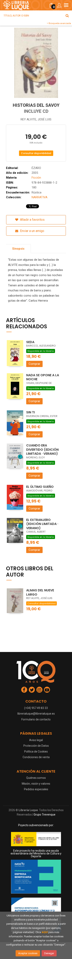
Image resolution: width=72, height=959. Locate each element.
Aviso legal (36, 740)
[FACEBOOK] (24, 690)
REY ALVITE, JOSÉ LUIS (36, 119)
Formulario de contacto (36, 719)
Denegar (49, 953)
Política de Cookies (36, 751)
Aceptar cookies (27, 953)
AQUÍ (45, 932)
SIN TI (30, 412)
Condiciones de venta (36, 757)
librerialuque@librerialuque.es (36, 713)
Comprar (34, 364)
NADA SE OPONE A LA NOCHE (42, 377)
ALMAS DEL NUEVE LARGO (40, 592)
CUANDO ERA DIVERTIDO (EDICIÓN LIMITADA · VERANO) (42, 449)
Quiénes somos (36, 777)
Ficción (36, 177)
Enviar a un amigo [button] (31, 231)
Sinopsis (18, 248)
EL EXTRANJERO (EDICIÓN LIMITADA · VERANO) (42, 524)
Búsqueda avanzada (59, 23)
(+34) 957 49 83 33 (36, 708)
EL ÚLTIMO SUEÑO (40, 486)
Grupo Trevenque (44, 814)
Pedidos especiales (36, 789)
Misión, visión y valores (36, 783)
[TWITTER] (32, 690)
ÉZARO (36, 168)
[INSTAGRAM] (39, 690)
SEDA (30, 342)
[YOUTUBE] (47, 690)
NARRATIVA (39, 197)
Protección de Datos (36, 745)
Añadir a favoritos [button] (32, 220)
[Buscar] (67, 15)
